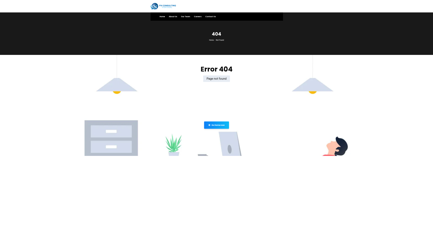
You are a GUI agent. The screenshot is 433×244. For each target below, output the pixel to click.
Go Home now (218, 125)
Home (211, 40)
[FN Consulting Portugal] (163, 6)
